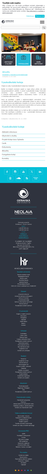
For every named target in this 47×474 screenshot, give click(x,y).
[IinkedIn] (40, 171)
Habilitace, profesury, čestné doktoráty (23, 405)
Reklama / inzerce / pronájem (23, 447)
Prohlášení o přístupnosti (23, 435)
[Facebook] (7, 171)
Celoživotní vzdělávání (23, 443)
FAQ (23, 389)
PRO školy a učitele (23, 439)
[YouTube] (23, 171)
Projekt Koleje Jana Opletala (13, 139)
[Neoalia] (23, 212)
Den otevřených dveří (23, 346)
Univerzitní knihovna (23, 294)
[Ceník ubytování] (38, 59)
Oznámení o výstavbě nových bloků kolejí (14, 75)
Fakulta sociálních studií (23, 274)
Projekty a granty (23, 421)
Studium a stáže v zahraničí (23, 366)
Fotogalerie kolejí (8, 154)
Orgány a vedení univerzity (23, 314)
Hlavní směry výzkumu (23, 416)
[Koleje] (8, 59)
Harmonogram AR (23, 364)
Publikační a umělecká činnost (23, 417)
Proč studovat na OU (23, 345)
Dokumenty (6, 147)
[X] (32, 171)
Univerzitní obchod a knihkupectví (23, 296)
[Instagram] (15, 171)
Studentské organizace (23, 375)
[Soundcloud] (18, 178)
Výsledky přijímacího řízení (23, 339)
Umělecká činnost (23, 419)
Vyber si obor (23, 335)
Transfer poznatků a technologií (23, 423)
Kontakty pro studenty (23, 377)
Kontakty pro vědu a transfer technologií (23, 425)
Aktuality (6, 72)
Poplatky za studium (23, 370)
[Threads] (10, 178)
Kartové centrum (23, 303)
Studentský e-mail (23, 360)
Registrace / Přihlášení (23, 388)
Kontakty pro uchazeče (23, 350)
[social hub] (35, 178)
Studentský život (23, 348)
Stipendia (23, 368)
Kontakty (5, 158)
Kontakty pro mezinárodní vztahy (23, 407)
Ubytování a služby (9, 136)
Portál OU (23, 359)
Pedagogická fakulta (23, 276)
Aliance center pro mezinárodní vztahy (23, 403)
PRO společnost (23, 441)
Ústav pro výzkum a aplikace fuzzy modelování (23, 286)
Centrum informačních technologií (23, 302)
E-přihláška (23, 333)
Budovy (23, 323)
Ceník (4, 143)
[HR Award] (23, 263)
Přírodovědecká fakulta (23, 284)
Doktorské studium (24, 343)
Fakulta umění (23, 278)
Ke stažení (23, 462)
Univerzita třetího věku (23, 445)
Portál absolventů (23, 386)
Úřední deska (23, 321)
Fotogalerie (23, 317)
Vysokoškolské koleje (13, 127)
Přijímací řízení (23, 337)
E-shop (23, 437)
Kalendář (23, 319)
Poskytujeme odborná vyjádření (23, 459)
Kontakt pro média (23, 455)
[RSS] (27, 178)
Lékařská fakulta (23, 282)
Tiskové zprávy (23, 457)
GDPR (23, 433)
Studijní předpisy (23, 374)
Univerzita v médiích (23, 461)
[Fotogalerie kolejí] (23, 59)
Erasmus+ (23, 402)
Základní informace (9, 132)
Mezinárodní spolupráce (23, 400)
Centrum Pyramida (24, 298)
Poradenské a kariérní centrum (23, 305)
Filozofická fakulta (23, 280)
